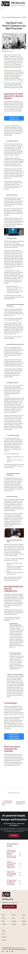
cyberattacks (13, 127)
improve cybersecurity (9, 618)
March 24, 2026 (19, 882)
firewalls (19, 159)
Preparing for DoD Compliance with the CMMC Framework (12, 874)
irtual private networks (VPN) (11, 256)
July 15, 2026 (20, 854)
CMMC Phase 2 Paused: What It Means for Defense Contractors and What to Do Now (11, 854)
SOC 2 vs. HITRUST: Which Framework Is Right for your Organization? (11, 864)
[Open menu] (2, 8)
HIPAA (15, 407)
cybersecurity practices (12, 597)
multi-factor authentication (10, 361)
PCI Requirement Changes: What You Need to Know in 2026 (12, 882)
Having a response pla (9, 577)
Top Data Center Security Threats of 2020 (7, 802)
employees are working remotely (11, 65)
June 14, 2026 (20, 864)
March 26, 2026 (19, 874)
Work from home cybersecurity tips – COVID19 (14, 17)
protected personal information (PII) (12, 151)
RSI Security (18, 2)
